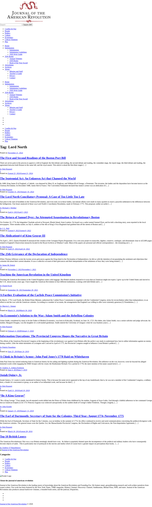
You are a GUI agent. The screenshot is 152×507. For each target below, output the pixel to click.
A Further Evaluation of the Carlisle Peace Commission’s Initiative (41, 295)
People (7, 31)
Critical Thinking (11, 40)
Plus (6, 42)
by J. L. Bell (4, 228)
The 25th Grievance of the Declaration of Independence (34, 254)
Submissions (9, 48)
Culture (7, 35)
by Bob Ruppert (6, 169)
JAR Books (9, 56)
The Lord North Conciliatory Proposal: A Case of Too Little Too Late (42, 196)
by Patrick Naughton (8, 347)
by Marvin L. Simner (8, 306)
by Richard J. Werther (8, 208)
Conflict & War (10, 29)
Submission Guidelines (18, 52)
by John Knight (6, 407)
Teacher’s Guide (16, 74)
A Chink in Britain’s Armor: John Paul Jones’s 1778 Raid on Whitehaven (44, 356)
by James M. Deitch (7, 265)
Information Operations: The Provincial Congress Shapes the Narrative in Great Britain (54, 336)
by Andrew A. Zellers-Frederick (12, 368)
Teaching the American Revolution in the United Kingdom (35, 274)
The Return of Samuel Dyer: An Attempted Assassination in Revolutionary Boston (50, 217)
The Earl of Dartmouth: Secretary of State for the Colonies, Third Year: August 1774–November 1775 (62, 415)
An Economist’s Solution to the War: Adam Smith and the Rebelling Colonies (47, 315)
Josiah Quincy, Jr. (11, 375)
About (7, 69)
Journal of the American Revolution (13, 504)
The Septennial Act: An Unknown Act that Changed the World (38, 178)
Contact (12, 78)
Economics (9, 37)
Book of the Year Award (19, 63)
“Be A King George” (12, 395)
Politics (7, 33)
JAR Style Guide (16, 54)
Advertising (9, 65)
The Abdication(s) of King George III (22, 235)
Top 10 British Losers (13, 436)
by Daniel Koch (6, 286)
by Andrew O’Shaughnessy (10, 448)
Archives (8, 67)
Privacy (12, 76)
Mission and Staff (16, 71)
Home (7, 46)
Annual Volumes (16, 59)
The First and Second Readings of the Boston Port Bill (33, 157)
